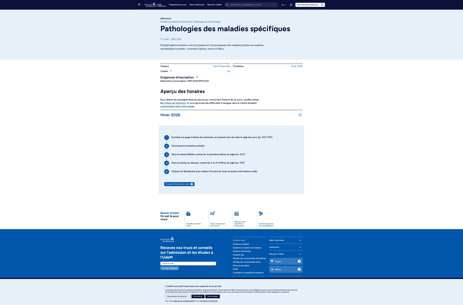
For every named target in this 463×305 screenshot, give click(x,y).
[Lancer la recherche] (226, 4)
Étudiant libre (238, 255)
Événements (274, 247)
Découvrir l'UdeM (214, 5)
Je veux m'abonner (169, 268)
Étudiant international (242, 251)
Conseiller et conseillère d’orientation (248, 273)
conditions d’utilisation (209, 301)
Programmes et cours (177, 5)
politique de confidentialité (183, 301)
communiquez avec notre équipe (177, 106)
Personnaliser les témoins (178, 296)
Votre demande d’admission (307, 5)
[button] (139, 4)
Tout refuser (198, 296)
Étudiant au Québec (241, 244)
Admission (165, 18)
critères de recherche (175, 103)
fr (283, 5)
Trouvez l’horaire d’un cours (178, 184)
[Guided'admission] (195, 239)
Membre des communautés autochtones (249, 258)
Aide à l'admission (196, 5)
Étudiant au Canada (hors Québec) (247, 248)
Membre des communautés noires (247, 262)
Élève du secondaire (241, 266)
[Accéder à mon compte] (291, 4)
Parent (235, 269)
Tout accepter (212, 296)
